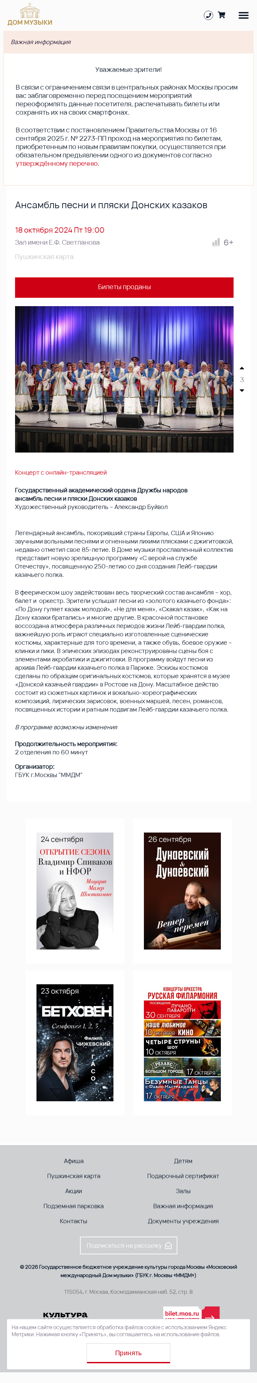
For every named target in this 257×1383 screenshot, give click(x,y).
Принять (128, 1353)
